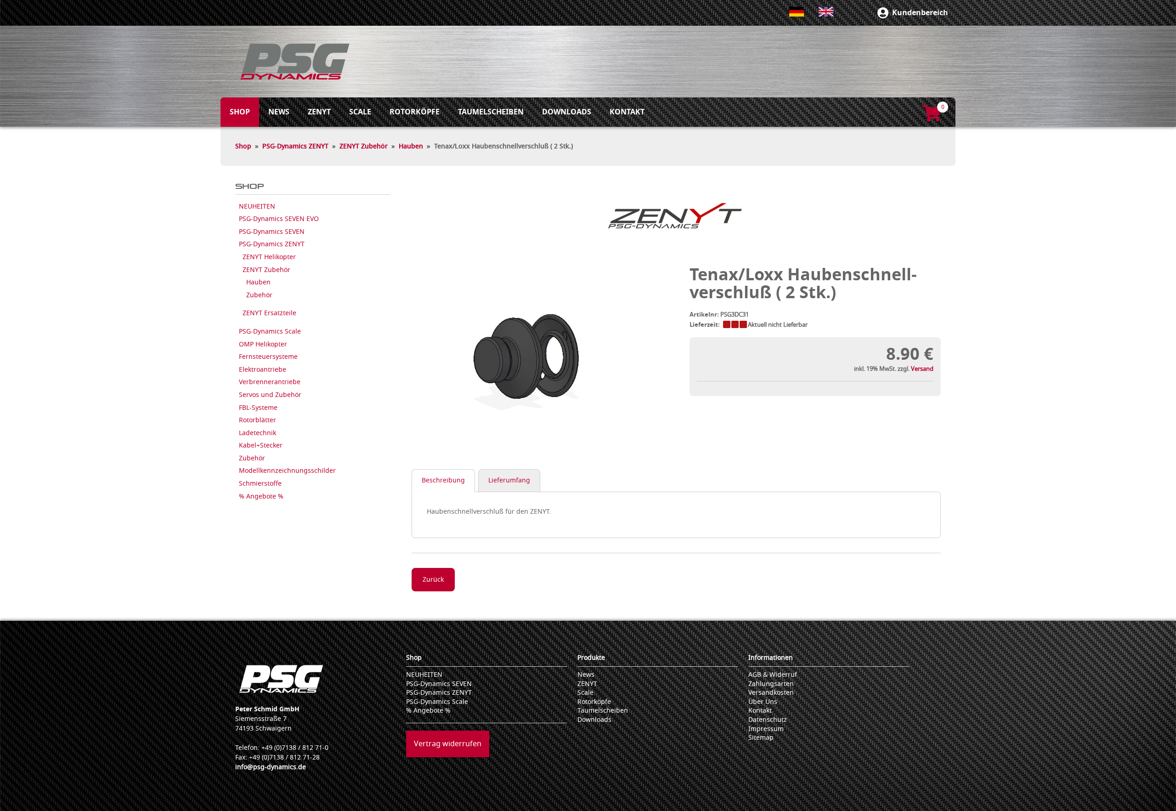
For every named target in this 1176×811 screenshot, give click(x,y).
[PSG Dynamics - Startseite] (295, 61)
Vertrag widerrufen (447, 743)
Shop (243, 146)
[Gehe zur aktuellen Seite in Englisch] (826, 12)
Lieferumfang (509, 480)
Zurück (433, 579)
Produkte (591, 658)
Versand (922, 368)
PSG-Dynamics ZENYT (295, 146)
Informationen (770, 658)
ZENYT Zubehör (363, 146)
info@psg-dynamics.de (270, 767)
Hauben (411, 146)
